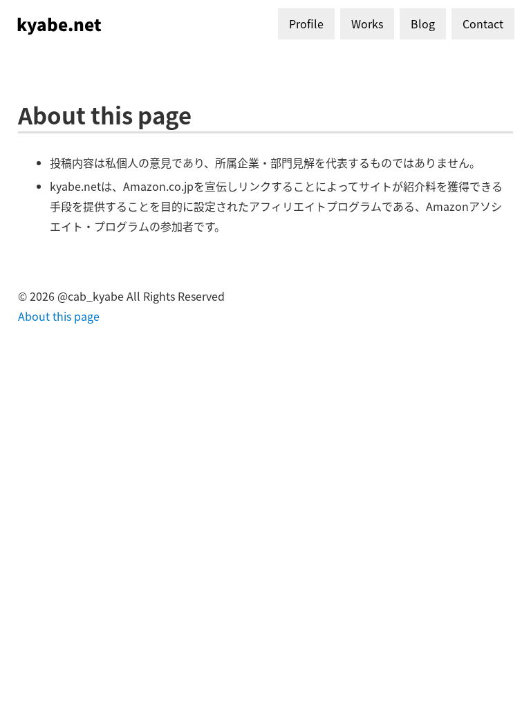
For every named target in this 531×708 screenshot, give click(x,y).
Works (367, 23)
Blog (423, 23)
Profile (306, 23)
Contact (483, 23)
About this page (59, 316)
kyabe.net (59, 24)
